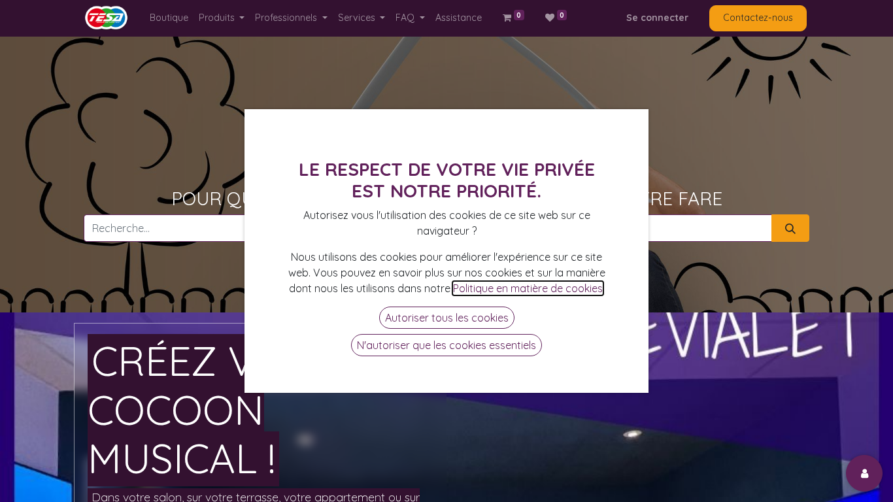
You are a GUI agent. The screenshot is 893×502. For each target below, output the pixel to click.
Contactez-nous (758, 18)
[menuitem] (169, 18)
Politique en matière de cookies (528, 288)
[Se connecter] (864, 473)
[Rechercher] (790, 228)
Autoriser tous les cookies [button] (447, 317)
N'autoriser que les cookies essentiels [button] (446, 345)
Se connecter (657, 18)
